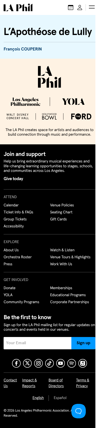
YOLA (8, 295)
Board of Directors (56, 383)
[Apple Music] (82, 363)
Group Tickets (15, 219)
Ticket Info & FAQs (18, 212)
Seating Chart (61, 212)
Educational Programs (68, 295)
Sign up (83, 343)
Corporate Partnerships (69, 302)
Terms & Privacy (82, 383)
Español (60, 398)
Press (8, 264)
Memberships (61, 288)
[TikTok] (49, 363)
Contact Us (10, 383)
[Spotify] (71, 363)
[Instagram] (38, 363)
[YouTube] (60, 363)
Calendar (11, 205)
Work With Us (61, 264)
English (38, 398)
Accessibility (14, 226)
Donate (9, 288)
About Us (11, 250)
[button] (91, 7)
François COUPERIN (23, 49)
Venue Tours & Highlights (70, 257)
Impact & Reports (29, 383)
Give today (13, 179)
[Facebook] (16, 363)
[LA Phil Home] (18, 7)
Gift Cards (58, 219)
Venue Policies (62, 205)
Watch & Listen (62, 250)
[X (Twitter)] (27, 363)
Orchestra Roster (18, 257)
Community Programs (21, 302)
